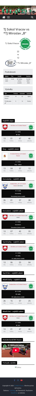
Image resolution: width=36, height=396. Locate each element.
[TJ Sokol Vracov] (4, 17)
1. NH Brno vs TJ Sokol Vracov (18, 125)
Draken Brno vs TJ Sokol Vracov (18, 284)
